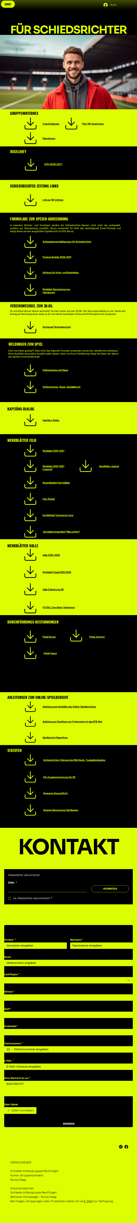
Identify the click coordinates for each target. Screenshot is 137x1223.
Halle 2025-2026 (51, 555)
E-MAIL (8, 1060)
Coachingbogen (51, 123)
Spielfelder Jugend (109, 466)
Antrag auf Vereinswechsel (57, 327)
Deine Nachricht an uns (17, 1078)
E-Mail (88, 1201)
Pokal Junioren (97, 636)
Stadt (7, 1008)
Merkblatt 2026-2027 (53, 450)
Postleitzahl (11, 1026)
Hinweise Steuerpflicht (55, 793)
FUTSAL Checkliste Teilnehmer (59, 607)
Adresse (9, 991)
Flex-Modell (49, 499)
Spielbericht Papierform (55, 737)
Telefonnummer (13, 1043)
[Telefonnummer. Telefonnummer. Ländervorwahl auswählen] (9, 1049)
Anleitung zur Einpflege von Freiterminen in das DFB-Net (72, 721)
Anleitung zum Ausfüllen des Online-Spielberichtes (69, 706)
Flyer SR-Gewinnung (93, 123)
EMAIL (12, 882)
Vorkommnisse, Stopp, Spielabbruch (62, 386)
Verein (7, 957)
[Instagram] (121, 1147)
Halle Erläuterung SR (53, 589)
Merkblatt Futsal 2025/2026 (57, 572)
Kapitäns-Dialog (51, 420)
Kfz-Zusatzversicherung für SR (59, 777)
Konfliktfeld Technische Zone (58, 515)
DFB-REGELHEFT (53, 164)
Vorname (10, 939)
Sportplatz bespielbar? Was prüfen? (61, 531)
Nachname (76, 939)
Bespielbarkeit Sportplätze (56, 482)
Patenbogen (49, 138)
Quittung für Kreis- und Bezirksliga (61, 272)
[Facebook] (126, 1147)
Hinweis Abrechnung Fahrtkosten (60, 810)
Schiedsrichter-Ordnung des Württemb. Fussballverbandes (74, 760)
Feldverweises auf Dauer (55, 370)
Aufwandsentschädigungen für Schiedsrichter (67, 241)
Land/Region (12, 974)
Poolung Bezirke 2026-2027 (57, 257)
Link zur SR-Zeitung (53, 199)
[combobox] (68, 980)
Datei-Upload (11, 1104)
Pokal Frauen (50, 653)
